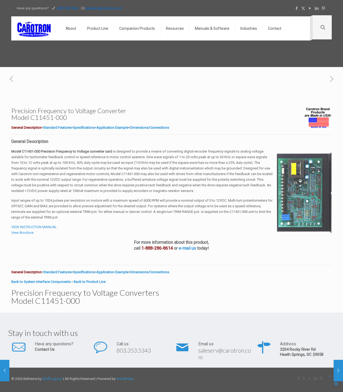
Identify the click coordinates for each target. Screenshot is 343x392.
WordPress (124, 379)
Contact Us (45, 349)
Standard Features (57, 127)
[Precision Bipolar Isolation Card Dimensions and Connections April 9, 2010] (4, 370)
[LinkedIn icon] (317, 8)
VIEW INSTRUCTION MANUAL (34, 227)
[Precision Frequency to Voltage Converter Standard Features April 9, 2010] (338, 370)
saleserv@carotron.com (103, 8)
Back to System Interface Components (41, 282)
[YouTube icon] (310, 8)
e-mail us (187, 248)
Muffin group (52, 379)
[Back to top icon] (330, 376)
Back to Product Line (90, 282)
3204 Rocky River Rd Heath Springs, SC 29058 (301, 352)
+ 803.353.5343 (67, 8)
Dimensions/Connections (149, 127)
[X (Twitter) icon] (303, 8)
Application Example (112, 127)
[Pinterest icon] (323, 8)
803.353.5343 (134, 350)
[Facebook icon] (296, 8)
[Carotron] (34, 28)
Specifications (84, 127)
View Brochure (22, 233)
